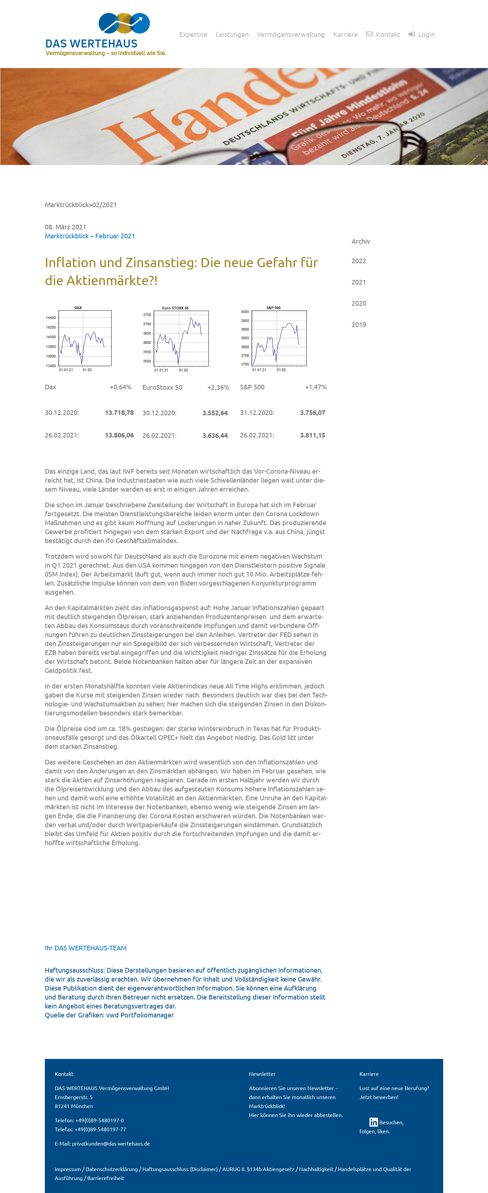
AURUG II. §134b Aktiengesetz (258, 1168)
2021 (359, 282)
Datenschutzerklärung (112, 1168)
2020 (359, 303)
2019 (359, 324)
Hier (254, 1114)
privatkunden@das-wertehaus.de (111, 1143)
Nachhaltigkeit (316, 1168)
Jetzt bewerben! (379, 1096)
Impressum (68, 1168)
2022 (359, 260)
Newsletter (320, 1087)
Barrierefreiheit (105, 1177)
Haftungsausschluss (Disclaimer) (180, 1168)
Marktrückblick (67, 204)
